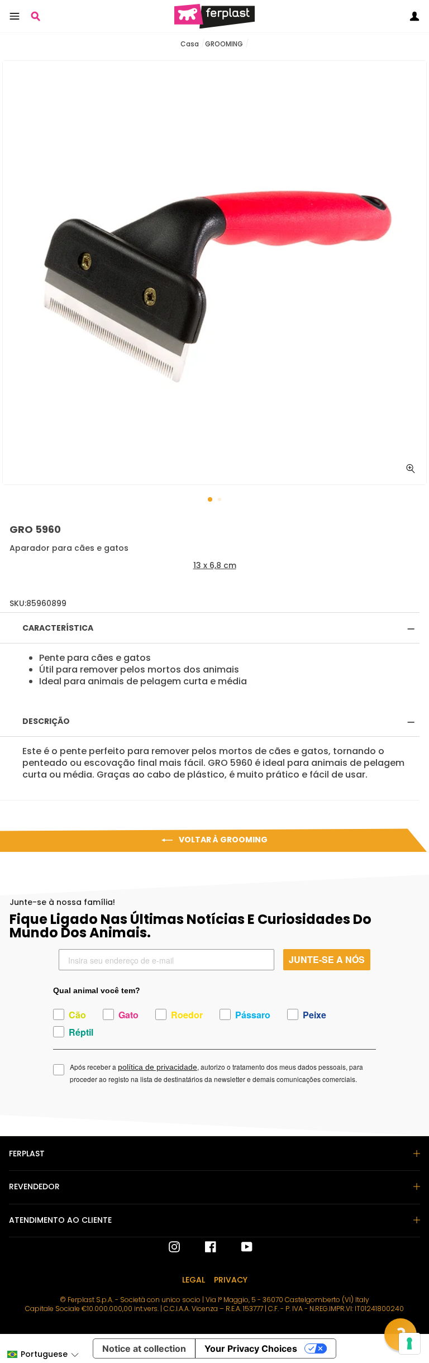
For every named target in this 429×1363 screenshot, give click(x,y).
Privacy (230, 1279)
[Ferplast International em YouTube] (238, 1247)
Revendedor (34, 1186)
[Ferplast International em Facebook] (202, 1247)
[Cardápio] (14, 16)
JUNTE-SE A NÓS (327, 959)
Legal (193, 1279)
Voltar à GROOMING (222, 839)
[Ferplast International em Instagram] (174, 1247)
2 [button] (220, 500)
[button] (42, 1354)
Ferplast (27, 1153)
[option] (214, 272)
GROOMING (224, 44)
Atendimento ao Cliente (60, 1220)
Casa (189, 44)
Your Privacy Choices (250, 1348)
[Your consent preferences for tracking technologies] (409, 1343)
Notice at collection (144, 1348)
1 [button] (210, 500)
